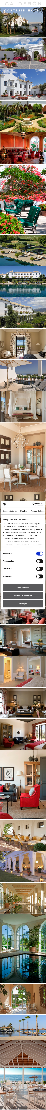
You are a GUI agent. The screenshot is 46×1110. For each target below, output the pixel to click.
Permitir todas (23, 588)
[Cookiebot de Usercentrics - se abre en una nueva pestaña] (32, 504)
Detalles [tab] (23, 511)
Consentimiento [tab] (10, 511)
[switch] (39, 561)
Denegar (23, 604)
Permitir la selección (23, 596)
